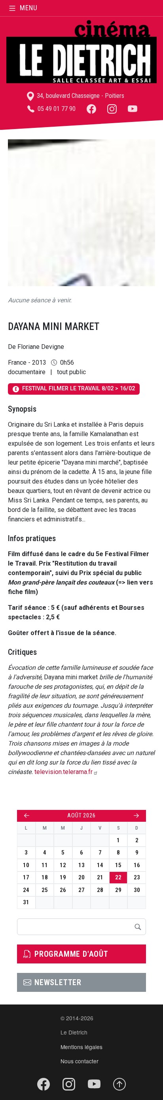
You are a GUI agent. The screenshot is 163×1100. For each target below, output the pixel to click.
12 (63, 865)
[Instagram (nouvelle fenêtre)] (112, 108)
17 (26, 877)
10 (26, 865)
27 (81, 890)
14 (100, 865)
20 (81, 877)
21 (100, 877)
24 (26, 890)
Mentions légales (81, 1047)
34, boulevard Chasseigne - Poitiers (79, 95)
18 (45, 877)
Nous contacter (80, 1061)
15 (118, 865)
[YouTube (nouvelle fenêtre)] (132, 108)
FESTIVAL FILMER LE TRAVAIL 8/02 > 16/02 (75, 388)
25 (45, 890)
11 (45, 865)
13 (81, 865)
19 (63, 877)
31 (26, 902)
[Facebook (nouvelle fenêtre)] (91, 108)
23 (137, 877)
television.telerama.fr (63, 772)
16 (137, 865)
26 (63, 890)
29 (118, 890)
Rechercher (138, 927)
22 (118, 877)
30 (137, 890)
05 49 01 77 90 (56, 108)
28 (100, 890)
